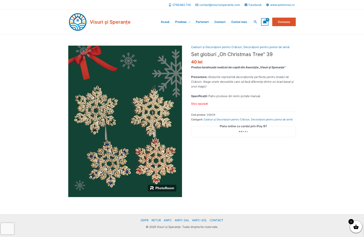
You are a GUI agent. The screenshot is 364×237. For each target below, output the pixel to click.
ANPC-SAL (182, 220)
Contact (220, 22)
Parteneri (202, 22)
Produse (181, 22)
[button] (255, 21)
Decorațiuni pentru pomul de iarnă (266, 47)
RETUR (156, 220)
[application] (188, 22)
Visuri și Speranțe (110, 22)
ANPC (168, 220)
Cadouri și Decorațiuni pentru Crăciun (216, 47)
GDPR (145, 220)
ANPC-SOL (199, 220)
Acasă (165, 22)
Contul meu (239, 22)
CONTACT (216, 220)
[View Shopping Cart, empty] (265, 22)
